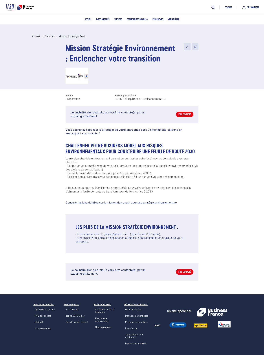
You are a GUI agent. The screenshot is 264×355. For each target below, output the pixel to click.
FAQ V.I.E (39, 322)
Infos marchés (102, 19)
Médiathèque (173, 19)
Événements (157, 19)
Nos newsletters (43, 328)
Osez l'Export (71, 309)
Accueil (88, 19)
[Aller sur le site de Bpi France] (200, 325)
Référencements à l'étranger (104, 310)
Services (118, 19)
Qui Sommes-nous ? (45, 309)
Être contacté (184, 114)
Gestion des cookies (135, 343)
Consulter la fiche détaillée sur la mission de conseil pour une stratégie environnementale (121, 202)
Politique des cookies (136, 322)
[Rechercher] (213, 7)
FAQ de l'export (43, 315)
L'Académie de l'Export (76, 322)
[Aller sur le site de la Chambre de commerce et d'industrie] (177, 324)
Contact (228, 7)
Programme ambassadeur (102, 319)
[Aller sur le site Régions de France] (223, 324)
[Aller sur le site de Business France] (212, 312)
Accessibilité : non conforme (134, 335)
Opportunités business (137, 19)
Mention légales (133, 309)
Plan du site (131, 328)
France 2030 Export (75, 315)
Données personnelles (136, 315)
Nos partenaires (103, 327)
